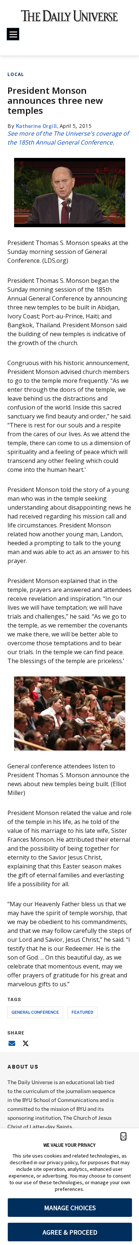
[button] (123, 1136)
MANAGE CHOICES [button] (70, 1207)
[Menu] (13, 34)
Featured (82, 1012)
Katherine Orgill (36, 126)
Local (15, 74)
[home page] (69, 18)
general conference (35, 1012)
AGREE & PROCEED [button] (70, 1232)
